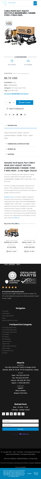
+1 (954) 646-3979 (23, 383)
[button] (14, 223)
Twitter (9, 114)
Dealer (33, 454)
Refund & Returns (23, 458)
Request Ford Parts (20, 393)
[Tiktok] (23, 413)
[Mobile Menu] (35, 3)
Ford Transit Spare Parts (9, 330)
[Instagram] (15, 413)
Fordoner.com (8, 197)
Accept (29, 473)
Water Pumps (6, 348)
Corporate (5, 311)
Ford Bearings (6, 339)
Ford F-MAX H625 (13, 90)
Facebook (6, 114)
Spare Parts (27, 454)
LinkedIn (13, 114)
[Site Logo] (9, 3)
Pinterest (17, 114)
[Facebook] (3, 413)
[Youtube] (11, 413)
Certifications (6, 313)
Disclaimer (38, 463)
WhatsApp (25, 114)
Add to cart (26, 102)
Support (20, 388)
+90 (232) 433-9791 (22, 375)
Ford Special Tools (7, 350)
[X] (7, 413)
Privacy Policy (33, 458)
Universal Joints (6, 341)
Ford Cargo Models (8, 316)
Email (21, 114)
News (3, 318)
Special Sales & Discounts (10, 320)
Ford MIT (4, 353)
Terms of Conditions (10, 458)
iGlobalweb (23, 467)
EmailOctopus (25, 434)
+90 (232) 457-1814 (23, 380)
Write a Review (20, 390)
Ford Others (5, 334)
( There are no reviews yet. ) (21, 73)
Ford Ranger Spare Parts (9, 332)
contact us (16, 218)
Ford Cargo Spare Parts (18, 88)
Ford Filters (5, 337)
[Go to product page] (11, 232)
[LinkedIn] (19, 413)
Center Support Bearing (9, 346)
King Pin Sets (6, 343)
